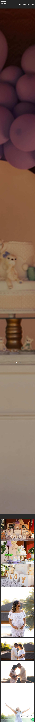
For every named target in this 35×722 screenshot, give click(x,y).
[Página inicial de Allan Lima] (3, 4)
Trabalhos (24, 4)
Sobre (28, 4)
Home (20, 4)
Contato (32, 4)
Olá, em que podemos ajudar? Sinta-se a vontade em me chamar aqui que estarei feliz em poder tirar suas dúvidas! (26, 716)
